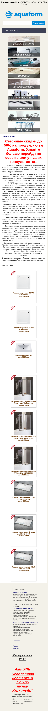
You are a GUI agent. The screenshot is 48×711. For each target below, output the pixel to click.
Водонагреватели (24, 98)
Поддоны (23, 76)
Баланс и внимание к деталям (25, 622)
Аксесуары (23, 119)
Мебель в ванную (23, 44)
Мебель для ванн (20, 592)
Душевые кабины (23, 55)
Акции (15, 646)
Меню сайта (12, 31)
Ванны (24, 65)
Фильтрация (24, 130)
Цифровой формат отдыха (24, 608)
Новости (16, 641)
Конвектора (24, 108)
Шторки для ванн (23, 87)
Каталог (16, 649)
